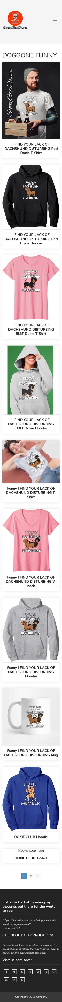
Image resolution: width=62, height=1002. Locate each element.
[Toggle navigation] (55, 22)
